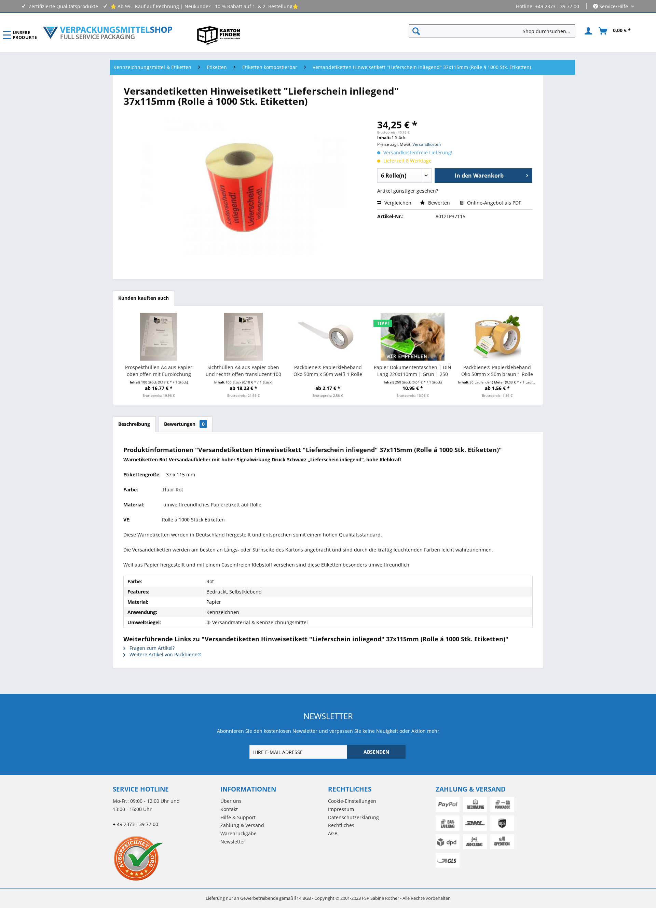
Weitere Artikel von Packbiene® (165, 654)
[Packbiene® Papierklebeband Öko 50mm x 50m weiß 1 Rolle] (328, 337)
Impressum (341, 809)
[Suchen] (416, 31)
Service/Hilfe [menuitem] (613, 6)
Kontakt (229, 809)
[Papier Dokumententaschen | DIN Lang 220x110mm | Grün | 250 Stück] (413, 337)
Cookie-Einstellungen (352, 801)
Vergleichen (397, 202)
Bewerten (439, 202)
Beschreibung (134, 424)
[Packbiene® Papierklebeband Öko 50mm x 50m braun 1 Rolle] (497, 337)
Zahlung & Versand (242, 825)
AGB (333, 833)
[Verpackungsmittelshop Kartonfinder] (219, 35)
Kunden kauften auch (143, 298)
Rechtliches (341, 825)
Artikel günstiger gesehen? (407, 190)
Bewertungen (184, 424)
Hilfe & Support (238, 817)
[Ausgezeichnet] (165, 858)
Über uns (231, 801)
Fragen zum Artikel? (151, 648)
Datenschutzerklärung (353, 817)
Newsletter (232, 841)
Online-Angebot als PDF (493, 202)
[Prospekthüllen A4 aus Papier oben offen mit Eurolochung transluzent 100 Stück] (159, 337)
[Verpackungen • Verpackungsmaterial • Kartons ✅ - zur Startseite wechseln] (107, 32)
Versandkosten (426, 144)
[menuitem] (494, 31)
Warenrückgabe (238, 833)
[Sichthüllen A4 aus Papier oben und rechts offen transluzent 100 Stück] (244, 337)
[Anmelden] (587, 31)
